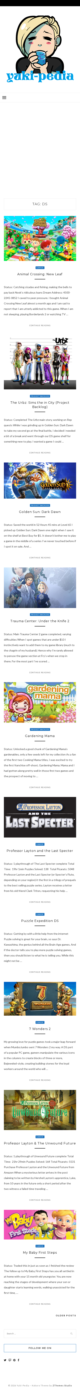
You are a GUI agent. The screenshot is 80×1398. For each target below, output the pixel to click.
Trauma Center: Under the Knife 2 (40, 621)
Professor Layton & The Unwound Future (40, 1143)
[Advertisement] (40, 146)
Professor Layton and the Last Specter (40, 851)
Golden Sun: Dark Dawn (40, 512)
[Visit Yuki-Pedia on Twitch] (10, 1360)
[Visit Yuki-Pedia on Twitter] (5, 1360)
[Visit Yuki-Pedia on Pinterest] (14, 1360)
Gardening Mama (40, 736)
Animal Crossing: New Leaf (40, 274)
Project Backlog (40, 396)
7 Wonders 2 (40, 1029)
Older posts (66, 1315)
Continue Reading (40, 325)
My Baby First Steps (40, 1252)
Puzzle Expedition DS (40, 921)
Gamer (40, 268)
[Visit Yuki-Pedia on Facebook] (18, 1360)
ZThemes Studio (62, 1385)
